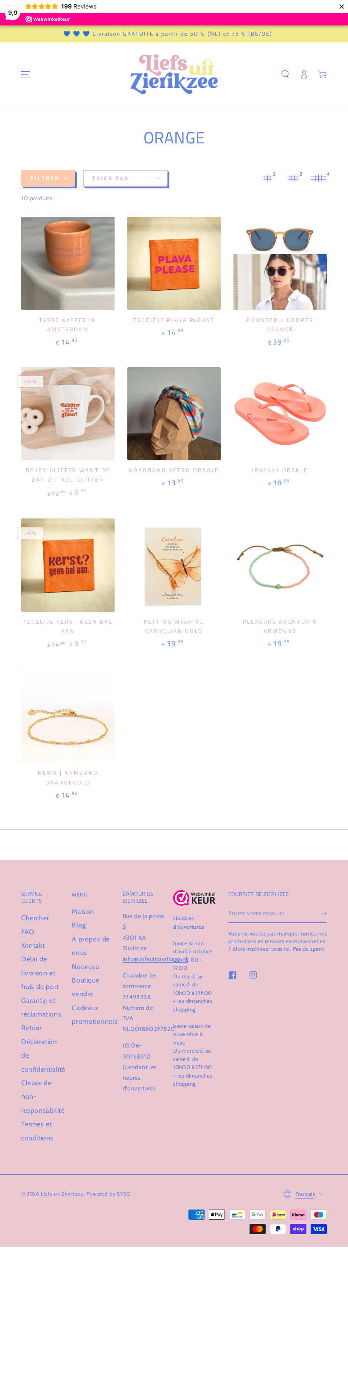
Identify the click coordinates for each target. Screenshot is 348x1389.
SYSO (123, 1193)
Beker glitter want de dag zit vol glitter (68, 475)
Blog (79, 925)
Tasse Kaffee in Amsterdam (68, 324)
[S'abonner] (324, 913)
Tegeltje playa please (173, 320)
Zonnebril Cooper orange (280, 324)
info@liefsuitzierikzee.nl (155, 959)
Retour (31, 1028)
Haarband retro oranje (174, 470)
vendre (82, 994)
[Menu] (25, 74)
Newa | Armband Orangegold (68, 777)
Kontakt (33, 945)
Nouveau (85, 967)
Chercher (35, 918)
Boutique (85, 980)
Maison (83, 911)
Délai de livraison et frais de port (40, 973)
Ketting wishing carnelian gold (174, 626)
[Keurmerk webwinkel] (194, 898)
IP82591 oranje (280, 470)
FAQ (27, 932)
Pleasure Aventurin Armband (280, 626)
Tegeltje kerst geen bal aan (68, 626)
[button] (285, 74)
